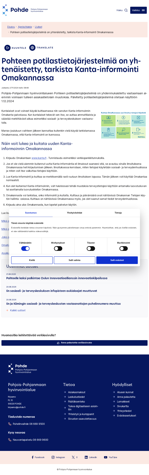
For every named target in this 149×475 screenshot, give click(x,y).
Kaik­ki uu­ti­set (17, 310)
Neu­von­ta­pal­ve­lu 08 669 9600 (30, 439)
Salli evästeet (117, 260)
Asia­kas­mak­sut (76, 392)
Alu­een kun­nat (125, 392)
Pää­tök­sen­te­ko (76, 401)
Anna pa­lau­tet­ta (126, 396)
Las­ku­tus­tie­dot (76, 396)
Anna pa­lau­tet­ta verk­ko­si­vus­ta (76, 343)
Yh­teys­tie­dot (124, 410)
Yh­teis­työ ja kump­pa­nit (81, 414)
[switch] (58, 248)
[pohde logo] (25, 10)
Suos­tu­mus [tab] (31, 212)
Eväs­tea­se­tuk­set (126, 415)
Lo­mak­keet (123, 401)
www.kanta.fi (39, 158)
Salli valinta (74, 260)
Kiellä (32, 260)
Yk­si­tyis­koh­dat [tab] (74, 212)
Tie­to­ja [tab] (118, 212)
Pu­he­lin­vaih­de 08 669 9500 (29, 423)
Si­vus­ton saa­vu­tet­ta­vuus (82, 418)
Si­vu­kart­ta (123, 406)
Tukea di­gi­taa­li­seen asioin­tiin (83, 408)
